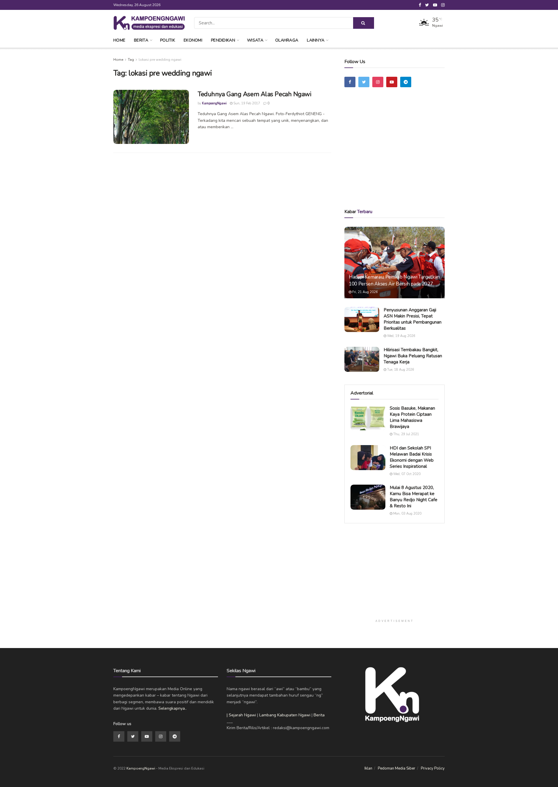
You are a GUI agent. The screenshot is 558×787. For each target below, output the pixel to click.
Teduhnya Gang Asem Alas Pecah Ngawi (254, 94)
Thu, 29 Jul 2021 (405, 434)
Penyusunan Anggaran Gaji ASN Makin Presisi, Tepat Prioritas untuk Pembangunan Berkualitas (412, 319)
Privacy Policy (433, 768)
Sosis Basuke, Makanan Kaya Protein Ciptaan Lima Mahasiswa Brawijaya (412, 417)
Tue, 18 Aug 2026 (400, 369)
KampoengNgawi (214, 103)
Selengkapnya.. (172, 708)
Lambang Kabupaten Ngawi (284, 715)
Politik (167, 40)
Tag (131, 59)
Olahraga (286, 40)
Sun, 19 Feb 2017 (246, 103)
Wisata (255, 40)
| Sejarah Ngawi (241, 715)
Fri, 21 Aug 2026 (364, 292)
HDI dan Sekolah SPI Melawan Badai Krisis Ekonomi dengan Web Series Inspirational (412, 457)
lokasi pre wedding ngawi (160, 59)
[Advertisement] (394, 156)
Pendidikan (223, 40)
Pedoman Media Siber (396, 768)
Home (119, 40)
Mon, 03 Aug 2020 (406, 513)
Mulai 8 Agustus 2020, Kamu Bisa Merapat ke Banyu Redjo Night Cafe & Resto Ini (413, 497)
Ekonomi (193, 40)
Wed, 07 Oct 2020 (406, 474)
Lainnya (315, 40)
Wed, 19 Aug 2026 (400, 336)
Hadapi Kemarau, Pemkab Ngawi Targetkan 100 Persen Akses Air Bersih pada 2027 (394, 280)
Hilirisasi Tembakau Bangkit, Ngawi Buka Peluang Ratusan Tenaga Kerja (413, 356)
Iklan (368, 768)
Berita (141, 40)
